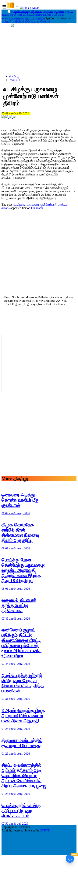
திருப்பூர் (14, 76)
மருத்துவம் (8, 18)
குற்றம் (69, 11)
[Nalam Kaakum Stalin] (39, 70)
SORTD (45, 830)
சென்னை (16, 14)
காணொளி (44, 21)
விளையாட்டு (43, 14)
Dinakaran (37, 208)
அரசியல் (36, 11)
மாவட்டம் (14, 79)
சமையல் (30, 18)
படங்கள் (7, 21)
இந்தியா (48, 11)
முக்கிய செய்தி (20, 11)
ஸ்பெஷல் (30, 21)
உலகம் (5, 14)
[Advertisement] (39, 252)
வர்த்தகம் (29, 14)
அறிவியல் (18, 21)
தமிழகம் (59, 11)
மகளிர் (20, 18)
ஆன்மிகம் (58, 14)
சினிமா (40, 18)
